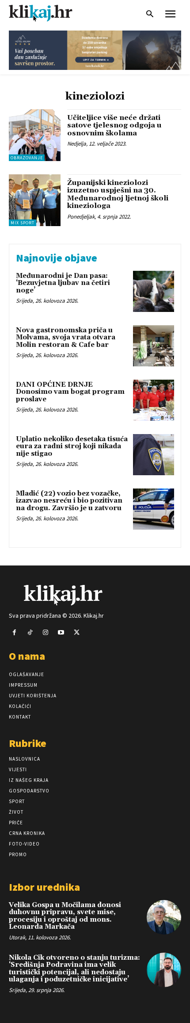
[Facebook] (14, 632)
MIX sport (22, 223)
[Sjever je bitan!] (48, 13)
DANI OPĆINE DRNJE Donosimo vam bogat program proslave (70, 392)
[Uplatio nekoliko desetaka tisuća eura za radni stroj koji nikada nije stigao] (153, 454)
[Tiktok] (29, 632)
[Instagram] (45, 632)
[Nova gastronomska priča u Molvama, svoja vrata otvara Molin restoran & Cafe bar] (153, 345)
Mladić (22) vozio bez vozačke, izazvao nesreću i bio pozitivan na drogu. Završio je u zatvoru (69, 500)
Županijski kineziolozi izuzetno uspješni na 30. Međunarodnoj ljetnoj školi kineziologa (117, 194)
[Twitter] (76, 632)
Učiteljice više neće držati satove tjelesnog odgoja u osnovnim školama (114, 125)
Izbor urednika (44, 887)
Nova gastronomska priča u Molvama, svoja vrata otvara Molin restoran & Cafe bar (65, 337)
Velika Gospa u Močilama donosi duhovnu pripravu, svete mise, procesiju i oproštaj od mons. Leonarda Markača (65, 916)
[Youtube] (61, 632)
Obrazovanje (27, 158)
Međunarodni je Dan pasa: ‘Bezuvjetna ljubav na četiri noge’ (63, 283)
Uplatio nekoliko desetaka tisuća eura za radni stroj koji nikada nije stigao (72, 446)
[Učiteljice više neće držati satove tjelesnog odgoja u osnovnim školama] (35, 135)
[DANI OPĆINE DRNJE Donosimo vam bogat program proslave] (153, 400)
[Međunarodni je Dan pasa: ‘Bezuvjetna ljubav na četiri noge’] (153, 291)
